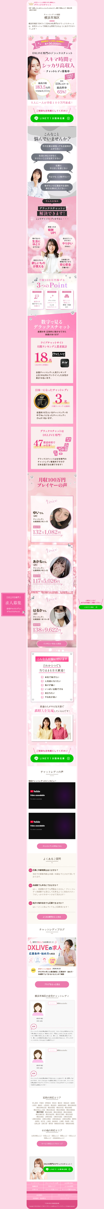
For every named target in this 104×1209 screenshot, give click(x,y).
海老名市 (66, 1103)
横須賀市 (53, 1105)
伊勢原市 (48, 1103)
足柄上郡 (37, 1123)
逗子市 (43, 1121)
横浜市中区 (60, 1107)
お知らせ (35, 1189)
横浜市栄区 (69, 1114)
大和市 (34, 1105)
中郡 (72, 1121)
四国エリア (55, 1135)
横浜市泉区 (40, 1116)
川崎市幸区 (48, 1116)
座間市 (37, 1121)
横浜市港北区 (51, 1110)
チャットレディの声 (52, 1183)
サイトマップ (64, 1198)
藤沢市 (60, 1103)
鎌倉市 (40, 1105)
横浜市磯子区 (40, 1114)
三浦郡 (61, 1121)
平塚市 (41, 1103)
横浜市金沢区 (50, 1114)
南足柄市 (55, 1121)
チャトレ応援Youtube (69, 1189)
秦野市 (74, 1119)
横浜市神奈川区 (42, 1107)
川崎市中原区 (58, 1116)
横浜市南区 (68, 1107)
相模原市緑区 (70, 1123)
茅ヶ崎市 (35, 1103)
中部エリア (72, 1135)
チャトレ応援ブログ (52, 1189)
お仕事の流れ (69, 1183)
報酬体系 (35, 1186)
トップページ (35, 1183)
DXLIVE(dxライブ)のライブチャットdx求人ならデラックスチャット (50, 1206)
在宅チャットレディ (62, 1003)
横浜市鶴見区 (72, 1105)
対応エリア (51, 1186)
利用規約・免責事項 (39, 1198)
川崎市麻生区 (56, 1119)
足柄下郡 (44, 1123)
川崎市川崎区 (46, 1119)
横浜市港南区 (68, 1112)
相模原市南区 (62, 1105)
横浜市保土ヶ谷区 (39, 1110)
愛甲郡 (51, 1123)
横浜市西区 (51, 1107)
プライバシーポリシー (65, 1195)
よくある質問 (69, 1186)
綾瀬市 (73, 1103)
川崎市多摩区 (66, 1119)
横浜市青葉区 (60, 1110)
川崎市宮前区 (36, 1119)
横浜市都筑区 (70, 1110)
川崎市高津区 (68, 1116)
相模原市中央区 (59, 1123)
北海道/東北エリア (58, 1138)
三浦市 (49, 1121)
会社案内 (39, 1195)
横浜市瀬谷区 (58, 1112)
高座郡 (67, 1121)
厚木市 (54, 1103)
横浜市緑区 (48, 1112)
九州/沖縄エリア (36, 1135)
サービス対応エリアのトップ (52, 1144)
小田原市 (46, 1105)
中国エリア (46, 1135)
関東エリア (47, 1138)
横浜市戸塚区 (60, 1114)
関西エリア (63, 1135)
